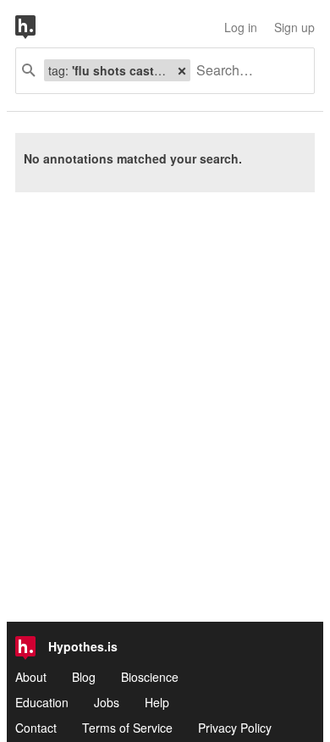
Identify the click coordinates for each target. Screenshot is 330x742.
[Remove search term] (181, 70)
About (31, 676)
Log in (240, 27)
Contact (36, 727)
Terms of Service (127, 727)
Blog (84, 676)
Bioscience (150, 676)
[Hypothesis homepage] (38, 27)
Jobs (106, 702)
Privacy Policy (235, 727)
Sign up (294, 27)
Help (157, 702)
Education (42, 702)
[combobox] (245, 71)
